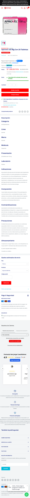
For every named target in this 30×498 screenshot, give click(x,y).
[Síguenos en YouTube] (13, 480)
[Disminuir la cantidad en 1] (8, 85)
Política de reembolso (6, 289)
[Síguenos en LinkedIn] (18, 480)
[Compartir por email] (28, 111)
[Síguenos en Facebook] (2, 480)
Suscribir (5, 468)
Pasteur (3, 55)
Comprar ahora (15, 94)
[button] (4, 106)
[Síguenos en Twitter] (5, 480)
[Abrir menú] (2, 8)
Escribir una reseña (15, 341)
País (2, 260)
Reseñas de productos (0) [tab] (8, 330)
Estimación (6, 282)
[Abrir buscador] (22, 8)
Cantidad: (3, 84)
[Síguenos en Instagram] (8, 480)
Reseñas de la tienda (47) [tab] (21, 330)
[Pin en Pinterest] (22, 111)
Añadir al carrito (15, 90)
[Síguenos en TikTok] (16, 480)
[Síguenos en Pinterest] (10, 480)
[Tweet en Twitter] (25, 111)
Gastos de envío (19, 71)
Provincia (3, 267)
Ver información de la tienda (9, 105)
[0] (27, 8)
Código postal (4, 274)
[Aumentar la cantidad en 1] (15, 85)
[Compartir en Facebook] (20, 111)
